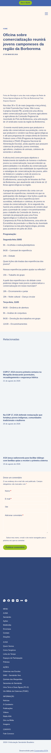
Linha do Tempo (9, 654)
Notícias (6, 700)
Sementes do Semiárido (12, 683)
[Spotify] (26, 600)
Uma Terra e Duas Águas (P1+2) (16, 687)
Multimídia (7, 625)
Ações (5, 621)
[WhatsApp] (4, 600)
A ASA (5, 613)
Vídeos (6, 712)
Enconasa (7, 629)
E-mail (8, 499)
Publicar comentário (15, 547)
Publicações (8, 708)
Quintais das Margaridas (12, 679)
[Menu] (46, 13)
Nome (8, 491)
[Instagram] (13, 600)
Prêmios (6, 662)
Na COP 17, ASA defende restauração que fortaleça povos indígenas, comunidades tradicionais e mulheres (22, 417)
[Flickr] (21, 600)
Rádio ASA (7, 716)
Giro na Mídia (8, 720)
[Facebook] (8, 600)
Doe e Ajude (25, 3)
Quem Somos (8, 646)
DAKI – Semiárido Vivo (12, 675)
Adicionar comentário (14, 515)
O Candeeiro (8, 704)
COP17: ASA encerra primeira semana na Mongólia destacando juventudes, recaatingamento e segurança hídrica (22, 374)
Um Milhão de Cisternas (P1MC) (15, 691)
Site (6, 507)
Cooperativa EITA (41, 751)
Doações (6, 637)
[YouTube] (17, 600)
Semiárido (7, 617)
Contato (6, 633)
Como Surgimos (9, 650)
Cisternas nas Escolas (11, 671)
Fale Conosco (8, 734)
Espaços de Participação (12, 658)
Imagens (6, 724)
